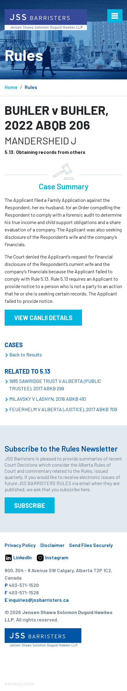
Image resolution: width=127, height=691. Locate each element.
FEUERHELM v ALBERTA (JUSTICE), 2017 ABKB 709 (63, 409)
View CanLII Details (43, 317)
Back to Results (25, 354)
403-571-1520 (24, 585)
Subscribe (29, 505)
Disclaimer (52, 545)
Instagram (56, 557)
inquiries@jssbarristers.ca (39, 600)
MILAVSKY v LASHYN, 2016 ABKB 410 (47, 399)
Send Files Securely (91, 545)
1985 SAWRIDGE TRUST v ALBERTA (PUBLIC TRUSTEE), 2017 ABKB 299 (55, 384)
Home (11, 87)
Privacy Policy (20, 545)
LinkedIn (22, 557)
